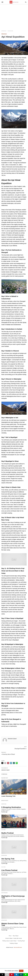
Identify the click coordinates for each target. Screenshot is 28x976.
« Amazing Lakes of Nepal (8, 754)
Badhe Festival (7, 833)
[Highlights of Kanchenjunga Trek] (14, 884)
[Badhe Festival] (14, 821)
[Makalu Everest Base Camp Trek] (14, 912)
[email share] (5, 763)
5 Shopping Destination (11, 807)
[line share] (17, 763)
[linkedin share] (11, 763)
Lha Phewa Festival (9, 870)
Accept (21, 970)
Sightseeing (4, 892)
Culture (3, 829)
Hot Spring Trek (7, 859)
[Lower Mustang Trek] (14, 786)
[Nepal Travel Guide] (14, 2)
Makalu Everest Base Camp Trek (12, 924)
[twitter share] (2, 763)
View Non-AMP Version (18, 947)
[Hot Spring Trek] (14, 847)
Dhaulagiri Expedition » (21, 748)
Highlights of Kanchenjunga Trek (13, 897)
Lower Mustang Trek (8, 796)
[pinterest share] (8, 763)
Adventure (4, 33)
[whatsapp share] (14, 763)
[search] (26, 2)
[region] (14, 16)
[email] (7, 974)
